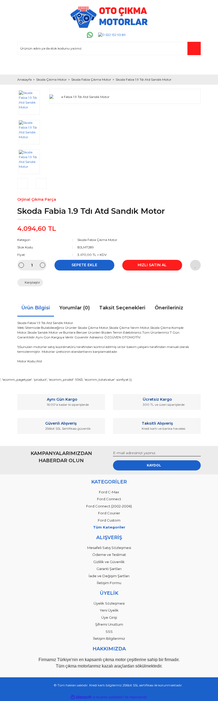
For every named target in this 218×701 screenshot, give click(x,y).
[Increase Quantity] (43, 265)
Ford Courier (109, 513)
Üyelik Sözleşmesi (109, 603)
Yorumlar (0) (74, 308)
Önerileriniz (169, 308)
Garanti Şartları (109, 569)
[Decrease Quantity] (21, 265)
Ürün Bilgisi (35, 308)
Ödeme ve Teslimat (109, 554)
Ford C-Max (109, 492)
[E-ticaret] (108, 697)
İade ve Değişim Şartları (109, 576)
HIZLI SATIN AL (152, 265)
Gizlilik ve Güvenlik (109, 562)
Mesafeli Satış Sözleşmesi (109, 548)
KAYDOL (154, 465)
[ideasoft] (81, 697)
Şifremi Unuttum (109, 624)
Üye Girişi (109, 617)
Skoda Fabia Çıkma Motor (97, 240)
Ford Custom (109, 520)
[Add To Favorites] (195, 265)
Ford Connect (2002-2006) (109, 506)
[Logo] (109, 17)
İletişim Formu (109, 583)
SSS (109, 631)
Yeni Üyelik (109, 610)
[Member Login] (24, 65)
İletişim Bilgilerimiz (109, 638)
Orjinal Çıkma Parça (36, 199)
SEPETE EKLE (84, 265)
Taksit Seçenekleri (122, 308)
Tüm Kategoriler (109, 527)
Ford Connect (109, 499)
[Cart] (194, 65)
